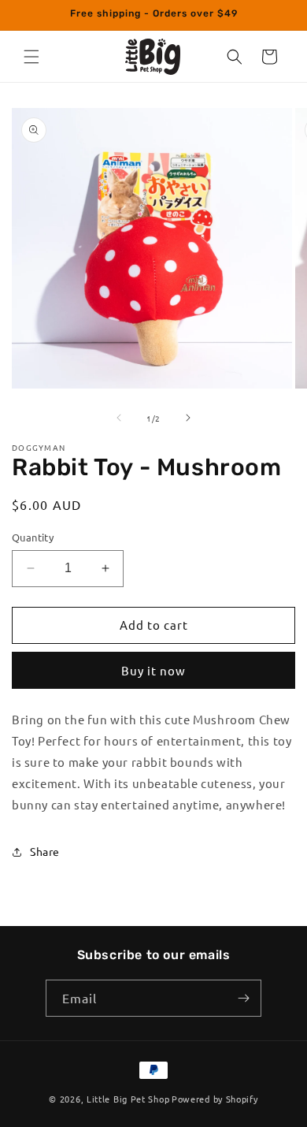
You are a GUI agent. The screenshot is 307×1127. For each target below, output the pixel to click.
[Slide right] (188, 417)
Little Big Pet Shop (128, 1098)
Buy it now (153, 670)
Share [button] (45, 851)
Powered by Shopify (215, 1098)
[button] (31, 56)
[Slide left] (119, 417)
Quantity (33, 537)
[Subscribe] (243, 998)
